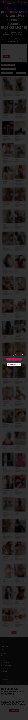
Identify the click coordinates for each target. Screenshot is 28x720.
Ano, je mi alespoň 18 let (14, 359)
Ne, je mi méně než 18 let (14, 364)
